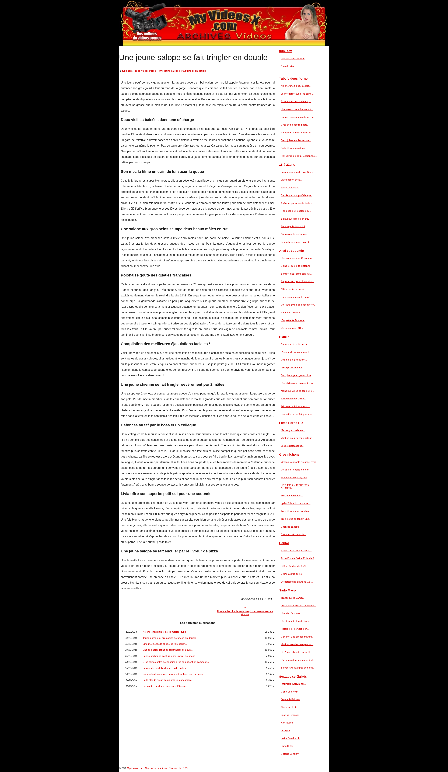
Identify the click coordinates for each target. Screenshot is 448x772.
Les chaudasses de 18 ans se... (298, 605)
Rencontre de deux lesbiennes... (299, 155)
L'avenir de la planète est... (296, 352)
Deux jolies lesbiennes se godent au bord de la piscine (173, 674)
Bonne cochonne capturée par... (298, 117)
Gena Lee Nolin (289, 691)
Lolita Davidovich (290, 738)
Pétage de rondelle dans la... (297, 132)
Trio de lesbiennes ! (292, 495)
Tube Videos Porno (145, 70)
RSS (185, 768)
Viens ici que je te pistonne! (296, 265)
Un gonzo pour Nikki (292, 328)
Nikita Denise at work (292, 289)
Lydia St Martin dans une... (295, 503)
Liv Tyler (285, 730)
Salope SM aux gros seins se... (298, 667)
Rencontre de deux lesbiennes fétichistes (165, 686)
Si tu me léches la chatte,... (296, 101)
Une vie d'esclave (290, 613)
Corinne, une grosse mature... (297, 636)
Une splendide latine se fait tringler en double (168, 650)
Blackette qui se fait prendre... (297, 414)
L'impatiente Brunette (292, 320)
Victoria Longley (290, 753)
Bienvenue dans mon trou (295, 218)
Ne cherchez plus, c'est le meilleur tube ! (165, 632)
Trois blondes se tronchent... (296, 511)
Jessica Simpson (290, 715)
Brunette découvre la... (293, 534)
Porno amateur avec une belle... (298, 660)
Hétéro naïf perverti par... (295, 628)
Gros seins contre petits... (295, 124)
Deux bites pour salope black (297, 383)
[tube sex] (224, 23)
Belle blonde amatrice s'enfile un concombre (167, 680)
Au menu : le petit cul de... (295, 344)
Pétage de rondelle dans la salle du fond (165, 668)
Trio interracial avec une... (295, 406)
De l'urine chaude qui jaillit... (296, 652)
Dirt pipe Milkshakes (292, 367)
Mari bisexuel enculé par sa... (297, 644)
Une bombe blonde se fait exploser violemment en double (245, 613)
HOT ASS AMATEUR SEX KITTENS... (295, 486)
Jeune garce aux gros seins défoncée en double (169, 638)
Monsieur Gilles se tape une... (297, 390)
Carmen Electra (289, 707)
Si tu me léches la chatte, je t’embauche (165, 644)
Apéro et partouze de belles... (297, 203)
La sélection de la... (291, 179)
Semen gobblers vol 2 (293, 226)
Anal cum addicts (290, 312)
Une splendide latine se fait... (297, 109)
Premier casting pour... (293, 398)
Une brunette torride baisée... (297, 621)
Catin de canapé (290, 526)
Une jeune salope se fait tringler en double (182, 70)
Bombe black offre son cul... (296, 273)
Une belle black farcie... (294, 359)
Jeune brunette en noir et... (296, 242)
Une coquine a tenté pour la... (297, 258)
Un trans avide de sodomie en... (298, 304)
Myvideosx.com (135, 768)
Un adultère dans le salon (295, 469)
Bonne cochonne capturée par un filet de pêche (169, 656)
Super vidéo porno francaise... (297, 281)
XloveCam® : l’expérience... (296, 550)
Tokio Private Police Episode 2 (297, 558)
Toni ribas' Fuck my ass (294, 477)
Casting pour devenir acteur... (297, 438)
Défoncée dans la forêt (293, 566)
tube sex (127, 70)
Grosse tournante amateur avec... (299, 462)
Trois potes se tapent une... (296, 518)
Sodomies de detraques (294, 234)
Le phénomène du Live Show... (298, 172)
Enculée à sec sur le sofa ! (295, 297)
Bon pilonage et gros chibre (296, 375)
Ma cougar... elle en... (293, 430)
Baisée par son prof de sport (296, 195)
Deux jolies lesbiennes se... (296, 140)
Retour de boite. (290, 187)
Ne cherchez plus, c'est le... (296, 85)
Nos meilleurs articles (292, 58)
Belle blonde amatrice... (294, 148)
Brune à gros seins (291, 573)
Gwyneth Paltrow (290, 699)
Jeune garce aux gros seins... (297, 93)
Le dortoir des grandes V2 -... (297, 581)
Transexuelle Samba (292, 597)
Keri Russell (287, 722)
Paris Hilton (287, 746)
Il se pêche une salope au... (296, 210)
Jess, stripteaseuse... (292, 445)
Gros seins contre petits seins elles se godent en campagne (176, 662)
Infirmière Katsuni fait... (293, 683)
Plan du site (287, 66)
